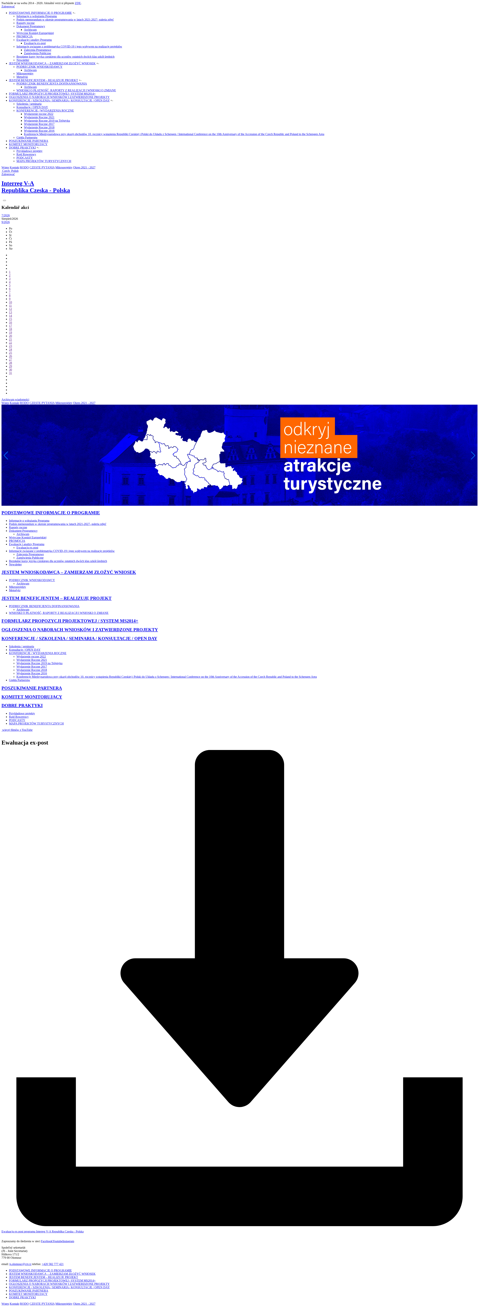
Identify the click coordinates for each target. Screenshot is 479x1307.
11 (10, 305)
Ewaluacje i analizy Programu (34, 39)
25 (10, 352)
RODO (24, 167)
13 (10, 312)
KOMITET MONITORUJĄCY (28, 144)
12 (10, 309)
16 (10, 322)
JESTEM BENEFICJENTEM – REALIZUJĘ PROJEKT (43, 80)
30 (10, 369)
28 (10, 362)
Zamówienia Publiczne (37, 53)
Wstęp (5, 167)
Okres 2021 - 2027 (84, 167)
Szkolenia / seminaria (29, 103)
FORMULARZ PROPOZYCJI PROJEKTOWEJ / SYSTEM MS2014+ (52, 93)
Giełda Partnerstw (27, 137)
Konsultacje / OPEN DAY (32, 107)
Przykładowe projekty (29, 151)
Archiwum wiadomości (15, 399)
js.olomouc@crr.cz (20, 1264)
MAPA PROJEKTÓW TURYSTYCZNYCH (43, 161)
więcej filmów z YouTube (17, 729)
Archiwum (30, 29)
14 (10, 315)
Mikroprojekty (24, 73)
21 (10, 339)
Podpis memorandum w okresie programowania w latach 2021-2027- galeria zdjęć (65, 19)
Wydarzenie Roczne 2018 (39, 127)
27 (10, 359)
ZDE (78, 3)
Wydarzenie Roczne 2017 (39, 124)
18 (10, 329)
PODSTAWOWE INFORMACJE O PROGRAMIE (40, 12)
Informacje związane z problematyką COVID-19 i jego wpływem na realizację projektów (69, 46)
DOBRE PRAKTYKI (22, 147)
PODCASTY (24, 157)
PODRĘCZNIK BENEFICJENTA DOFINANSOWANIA (51, 83)
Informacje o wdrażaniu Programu (36, 16)
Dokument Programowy (30, 26)
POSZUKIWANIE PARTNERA (28, 140)
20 (10, 335)
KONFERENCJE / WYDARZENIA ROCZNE (45, 110)
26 (10, 356)
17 (10, 325)
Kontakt (14, 167)
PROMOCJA (24, 36)
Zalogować (8, 6)
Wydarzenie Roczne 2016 (39, 130)
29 (10, 366)
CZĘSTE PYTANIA (42, 167)
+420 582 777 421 (53, 1264)
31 (10, 373)
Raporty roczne (25, 23)
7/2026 (5, 215)
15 (10, 319)
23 (10, 346)
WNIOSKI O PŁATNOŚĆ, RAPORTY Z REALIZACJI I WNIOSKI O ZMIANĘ (66, 90)
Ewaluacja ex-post (35, 43)
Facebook (47, 1241)
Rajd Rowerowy (26, 154)
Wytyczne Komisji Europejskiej (35, 33)
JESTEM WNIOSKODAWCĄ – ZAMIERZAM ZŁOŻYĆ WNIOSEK (52, 63)
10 (10, 302)
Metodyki (22, 76)
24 (10, 349)
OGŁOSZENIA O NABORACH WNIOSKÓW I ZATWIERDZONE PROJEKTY (59, 97)
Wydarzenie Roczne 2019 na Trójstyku (47, 120)
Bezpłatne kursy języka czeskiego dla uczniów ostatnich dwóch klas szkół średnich (65, 56)
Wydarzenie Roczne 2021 (39, 117)
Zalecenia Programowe (37, 49)
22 (10, 342)
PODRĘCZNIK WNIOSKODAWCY (39, 66)
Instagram (68, 1241)
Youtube (57, 1241)
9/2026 (5, 222)
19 (10, 332)
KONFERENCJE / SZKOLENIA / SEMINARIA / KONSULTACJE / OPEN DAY (59, 100)
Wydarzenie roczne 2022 (38, 113)
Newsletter (22, 60)
